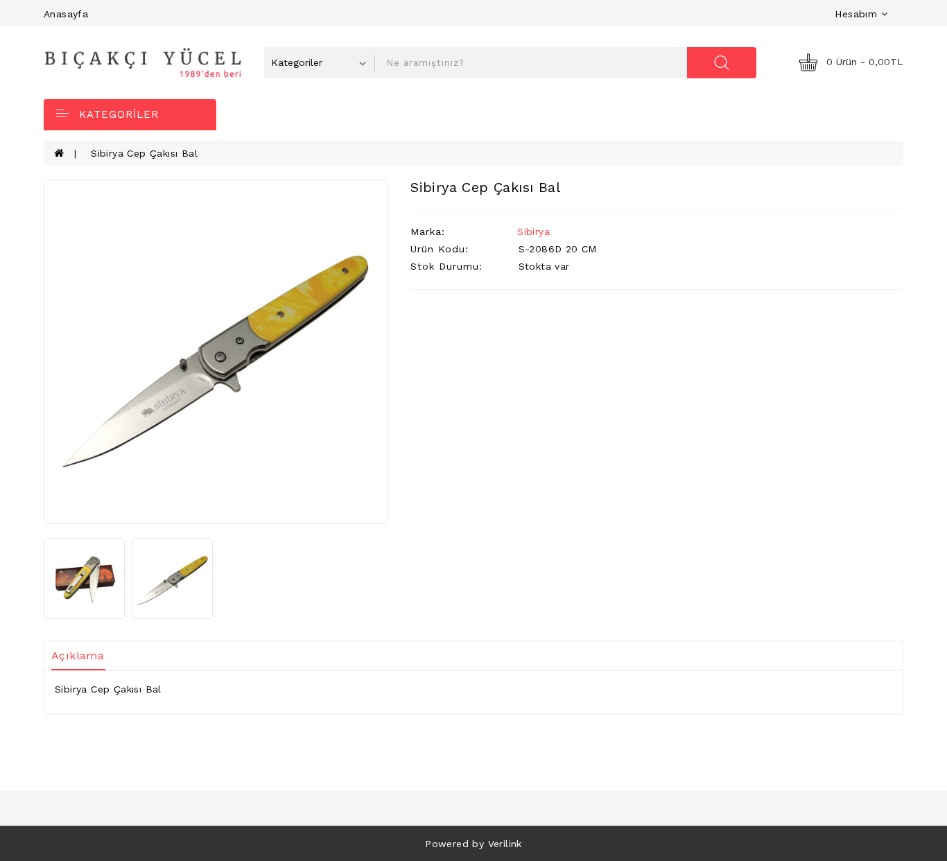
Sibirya (533, 231)
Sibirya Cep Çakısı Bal (144, 153)
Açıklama (77, 655)
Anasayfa (66, 13)
